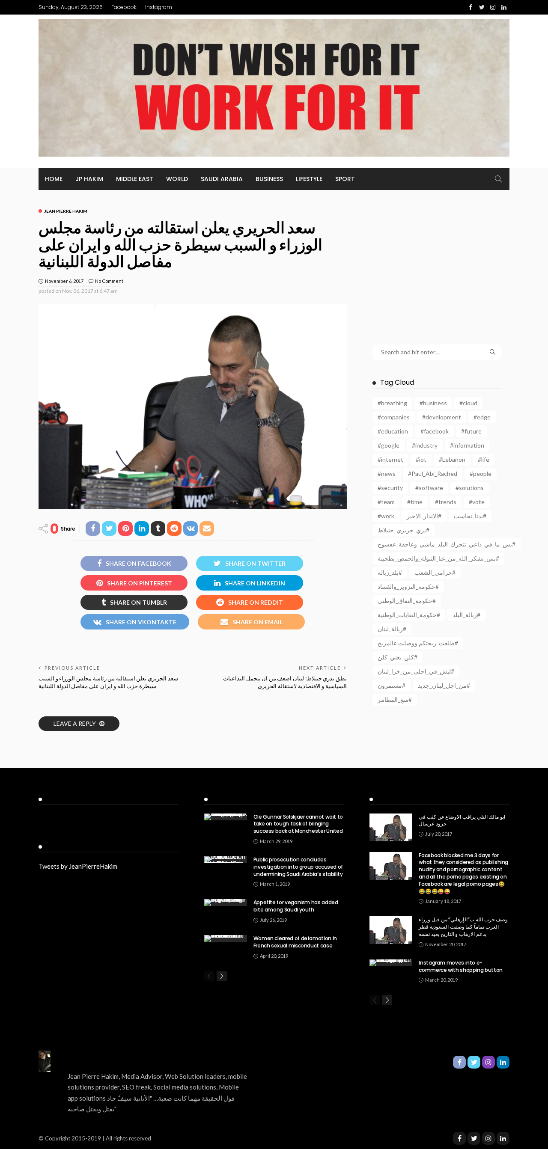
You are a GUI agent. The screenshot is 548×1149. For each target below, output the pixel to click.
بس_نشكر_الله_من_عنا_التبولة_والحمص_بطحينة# (438, 558)
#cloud (468, 403)
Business (269, 179)
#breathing (392, 403)
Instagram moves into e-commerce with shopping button (461, 966)
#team (386, 501)
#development (441, 417)
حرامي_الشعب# (435, 572)
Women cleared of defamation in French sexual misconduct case (295, 942)
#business (433, 403)
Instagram (158, 7)
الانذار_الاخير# (424, 516)
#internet (390, 459)
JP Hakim (89, 179)
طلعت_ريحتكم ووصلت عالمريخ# (418, 643)
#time (415, 501)
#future (471, 431)
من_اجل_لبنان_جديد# (444, 685)
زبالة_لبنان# (392, 628)
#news (387, 473)
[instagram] (488, 1138)
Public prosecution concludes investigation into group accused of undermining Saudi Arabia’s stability (298, 867)
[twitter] (474, 1138)
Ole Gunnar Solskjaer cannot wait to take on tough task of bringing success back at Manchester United (298, 824)
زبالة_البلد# (466, 614)
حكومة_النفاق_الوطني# (407, 600)
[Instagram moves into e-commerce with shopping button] (390, 962)
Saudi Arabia (222, 179)
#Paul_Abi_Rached (432, 473)
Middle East (134, 179)
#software (429, 487)
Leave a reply (75, 723)
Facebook (124, 7)
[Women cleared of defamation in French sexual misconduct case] (225, 938)
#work (386, 516)
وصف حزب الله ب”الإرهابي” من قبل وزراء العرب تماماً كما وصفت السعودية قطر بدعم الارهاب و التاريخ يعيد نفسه (463, 927)
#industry (425, 445)
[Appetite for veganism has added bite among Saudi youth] (225, 902)
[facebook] (459, 1138)
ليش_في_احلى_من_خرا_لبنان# (416, 671)
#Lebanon (452, 459)
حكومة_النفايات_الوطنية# (409, 614)
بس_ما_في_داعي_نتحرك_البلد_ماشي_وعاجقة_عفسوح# (446, 544)
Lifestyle (309, 179)
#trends (445, 501)
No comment (109, 281)
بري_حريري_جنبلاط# (403, 530)
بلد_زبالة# (390, 572)
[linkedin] (503, 1138)
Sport (345, 179)
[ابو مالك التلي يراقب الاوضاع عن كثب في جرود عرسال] (390, 827)
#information (467, 445)
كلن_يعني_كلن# (397, 657)
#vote (477, 501)
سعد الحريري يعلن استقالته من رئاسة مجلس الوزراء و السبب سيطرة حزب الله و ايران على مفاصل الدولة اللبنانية (108, 682)
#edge (482, 417)
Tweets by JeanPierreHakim (78, 866)
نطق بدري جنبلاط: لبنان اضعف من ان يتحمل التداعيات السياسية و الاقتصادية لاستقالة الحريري (285, 682)
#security (390, 487)
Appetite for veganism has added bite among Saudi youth (295, 906)
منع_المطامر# (395, 699)
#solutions (470, 487)
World (177, 179)
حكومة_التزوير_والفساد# (408, 586)
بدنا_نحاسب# (470, 516)
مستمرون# (391, 685)
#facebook (434, 431)
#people (480, 473)
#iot (421, 459)
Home (54, 179)
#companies (394, 417)
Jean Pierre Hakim (65, 211)
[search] (498, 179)
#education (393, 431)
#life (483, 459)
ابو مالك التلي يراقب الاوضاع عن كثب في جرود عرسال (462, 820)
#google (388, 445)
